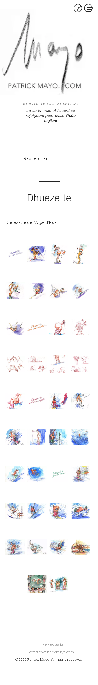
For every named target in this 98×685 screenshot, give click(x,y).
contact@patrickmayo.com (51, 652)
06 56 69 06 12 (51, 644)
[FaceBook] (59, 130)
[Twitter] (59, 145)
